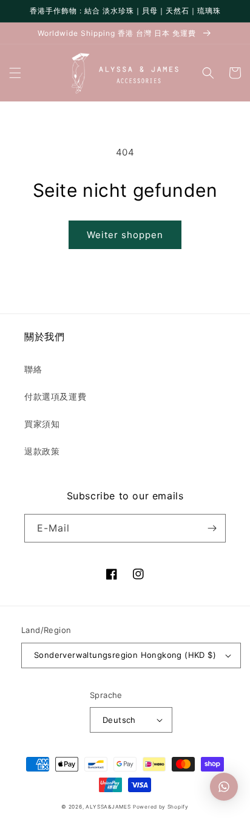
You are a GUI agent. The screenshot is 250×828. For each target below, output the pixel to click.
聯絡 (33, 369)
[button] (15, 73)
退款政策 (41, 451)
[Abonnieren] (211, 528)
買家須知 (41, 424)
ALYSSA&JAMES (108, 807)
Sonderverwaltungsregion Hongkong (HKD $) (125, 655)
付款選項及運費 (55, 396)
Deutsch (119, 720)
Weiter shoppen (125, 235)
